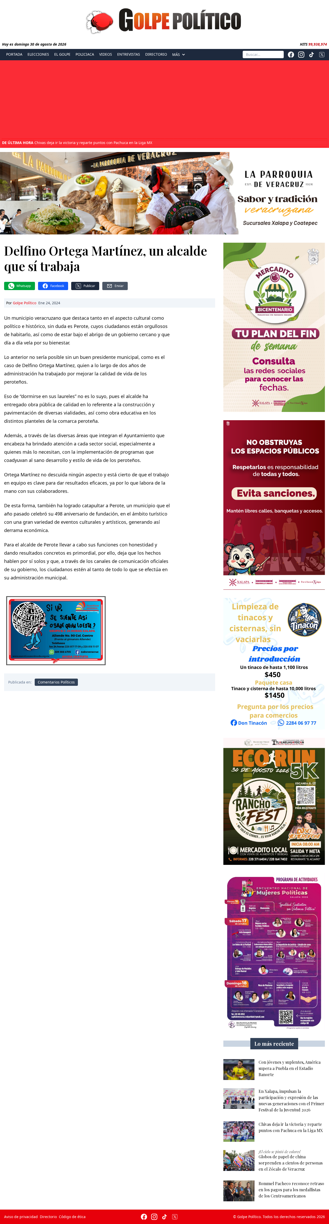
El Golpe (62, 54)
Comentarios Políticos (56, 682)
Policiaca (85, 54)
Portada (14, 54)
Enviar (119, 286)
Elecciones (38, 54)
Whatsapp (23, 286)
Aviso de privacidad (21, 1216)
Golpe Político (24, 302)
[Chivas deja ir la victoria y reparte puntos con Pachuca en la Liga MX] (238, 1131)
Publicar (89, 286)
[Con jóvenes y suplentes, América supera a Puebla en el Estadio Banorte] (238, 1069)
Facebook (57, 286)
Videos (105, 54)
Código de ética (72, 1216)
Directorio (156, 54)
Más (176, 54)
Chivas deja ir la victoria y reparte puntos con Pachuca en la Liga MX (77, 142)
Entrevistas (128, 54)
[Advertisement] (164, 100)
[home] (164, 20)
